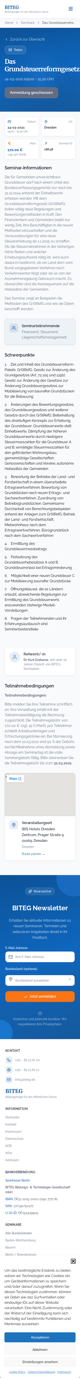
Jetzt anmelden (42, 996)
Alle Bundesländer (18, 1233)
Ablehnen (40, 1350)
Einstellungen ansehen (40, 1362)
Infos (8, 1153)
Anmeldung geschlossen (31, 92)
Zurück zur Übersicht (27, 39)
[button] (73, 1261)
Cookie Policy (17, 1372)
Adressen (12, 1160)
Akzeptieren (40, 1337)
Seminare (28, 23)
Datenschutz (14, 1138)
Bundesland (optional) (21, 969)
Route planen (38, 854)
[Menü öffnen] (70, 9)
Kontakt (10, 1124)
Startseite (12, 1117)
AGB (8, 1146)
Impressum (64, 1372)
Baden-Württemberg (20, 1240)
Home (9, 23)
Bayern (10, 1247)
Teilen (18, 50)
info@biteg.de (25, 1079)
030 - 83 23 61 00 (27, 1060)
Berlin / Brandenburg (20, 1254)
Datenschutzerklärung (41, 1372)
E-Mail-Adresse (16, 948)
